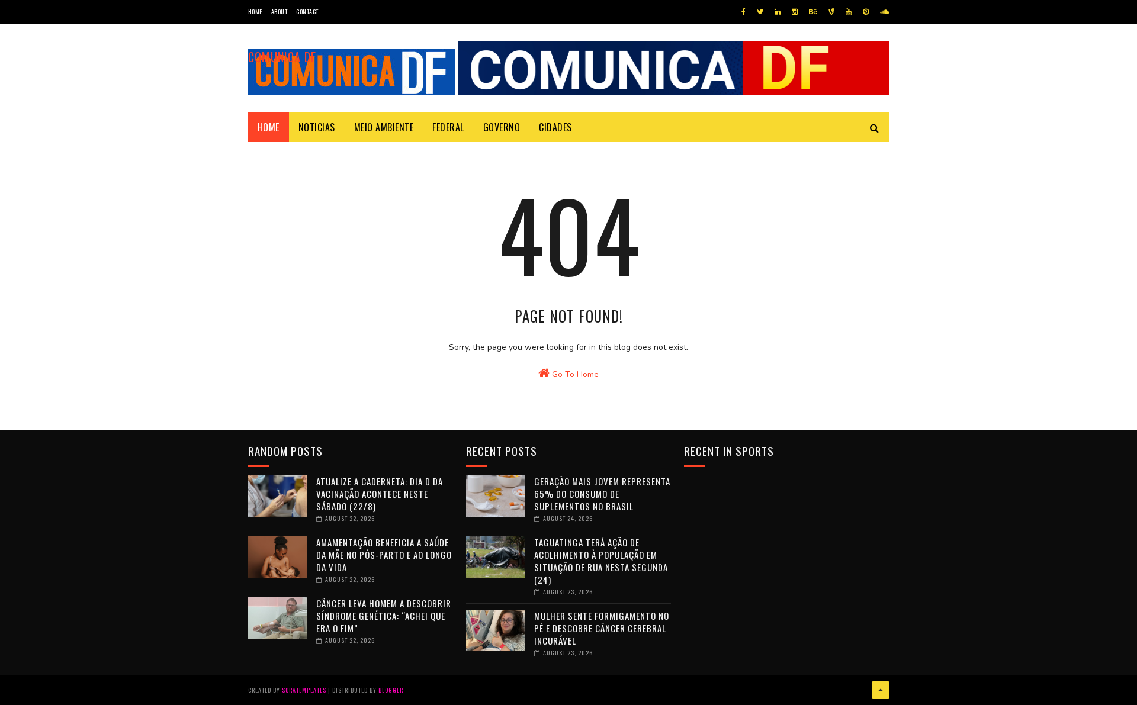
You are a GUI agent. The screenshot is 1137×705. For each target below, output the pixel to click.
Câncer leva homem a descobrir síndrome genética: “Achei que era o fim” (383, 616)
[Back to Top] (880, 690)
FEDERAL (448, 127)
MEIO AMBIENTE (384, 127)
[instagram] (795, 12)
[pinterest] (866, 12)
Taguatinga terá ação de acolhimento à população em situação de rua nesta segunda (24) (601, 561)
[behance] (813, 12)
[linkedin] (777, 12)
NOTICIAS (316, 127)
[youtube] (848, 12)
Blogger (390, 689)
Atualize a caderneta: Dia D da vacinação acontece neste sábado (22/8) (379, 494)
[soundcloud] (884, 12)
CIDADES (555, 127)
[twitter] (760, 12)
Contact (307, 11)
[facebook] (743, 12)
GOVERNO (502, 127)
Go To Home (574, 374)
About (279, 11)
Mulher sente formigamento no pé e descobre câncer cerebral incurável (601, 628)
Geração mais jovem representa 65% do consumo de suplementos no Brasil (602, 494)
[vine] (831, 12)
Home (255, 11)
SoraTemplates (304, 689)
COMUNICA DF (282, 57)
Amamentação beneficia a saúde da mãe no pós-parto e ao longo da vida (384, 555)
